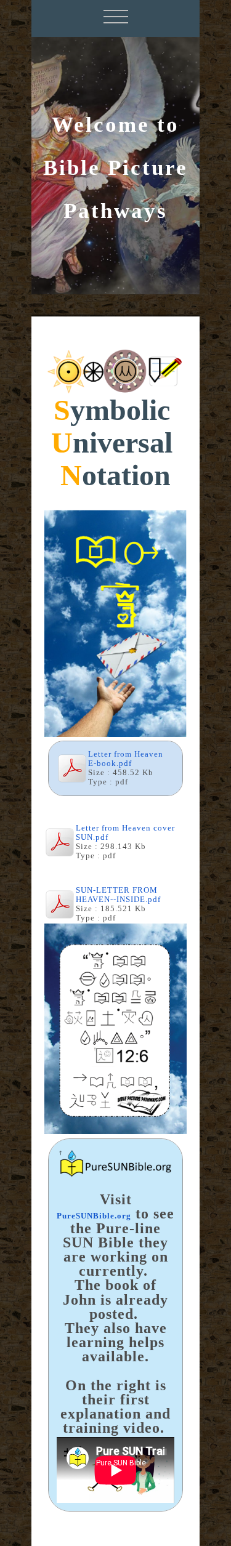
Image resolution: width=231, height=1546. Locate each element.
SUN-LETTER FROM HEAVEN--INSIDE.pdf (118, 895)
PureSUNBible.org (94, 1216)
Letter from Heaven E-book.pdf (125, 759)
